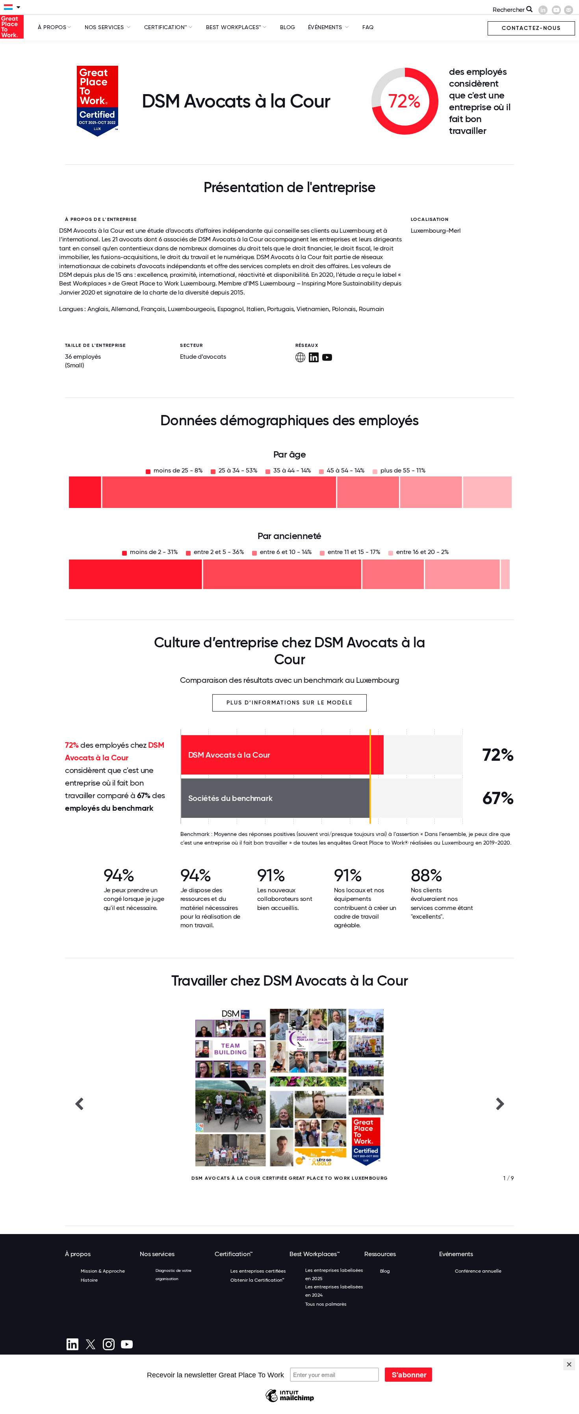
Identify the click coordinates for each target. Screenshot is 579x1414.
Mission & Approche (103, 1271)
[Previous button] (79, 1103)
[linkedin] (72, 1344)
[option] (289, 1103)
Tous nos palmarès (326, 1304)
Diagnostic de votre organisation (173, 1274)
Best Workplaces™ (234, 27)
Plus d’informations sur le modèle (289, 702)
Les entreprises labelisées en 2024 (334, 1291)
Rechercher (509, 9)
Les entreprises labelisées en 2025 (334, 1274)
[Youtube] (126, 1344)
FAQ (368, 27)
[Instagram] (108, 1344)
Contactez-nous (531, 28)
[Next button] (500, 1103)
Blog (287, 27)
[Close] (569, 1364)
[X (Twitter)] (90, 1344)
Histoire (89, 1280)
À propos (52, 27)
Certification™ (165, 27)
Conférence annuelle (478, 1271)
